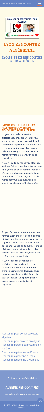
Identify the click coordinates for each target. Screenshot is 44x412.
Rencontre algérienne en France (20, 352)
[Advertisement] (22, 86)
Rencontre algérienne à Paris (18, 356)
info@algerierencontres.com (26, 394)
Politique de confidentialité (22, 378)
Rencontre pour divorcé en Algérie (21, 341)
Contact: (9, 394)
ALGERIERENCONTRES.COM (16, 3)
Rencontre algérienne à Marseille (20, 359)
